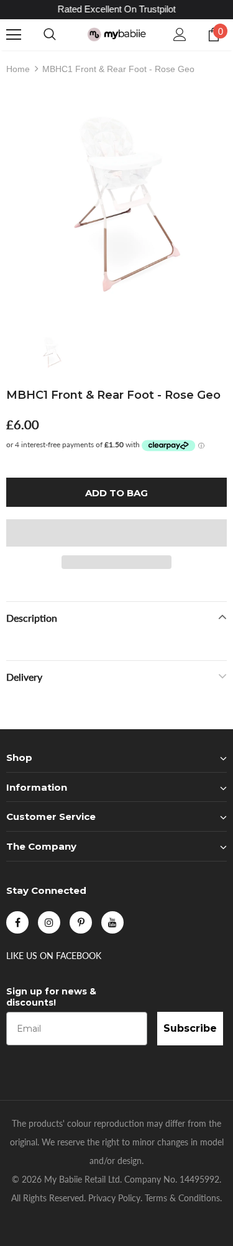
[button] (116, 533)
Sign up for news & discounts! (51, 997)
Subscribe (190, 1028)
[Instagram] (49, 922)
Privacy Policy (114, 1198)
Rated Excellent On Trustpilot (117, 9)
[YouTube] (112, 922)
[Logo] (116, 34)
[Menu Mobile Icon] (13, 34)
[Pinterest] (81, 922)
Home (18, 69)
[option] (116, 203)
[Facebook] (17, 922)
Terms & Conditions (182, 1198)
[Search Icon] (49, 35)
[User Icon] (179, 34)
